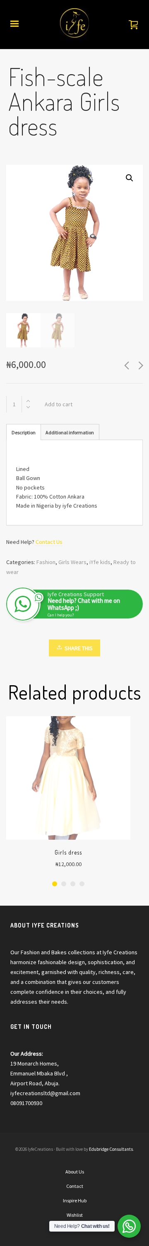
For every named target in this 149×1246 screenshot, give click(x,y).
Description (24, 432)
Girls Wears (72, 562)
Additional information (70, 432)
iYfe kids (100, 562)
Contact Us (49, 542)
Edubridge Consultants (111, 1149)
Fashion (45, 562)
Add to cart (58, 404)
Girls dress (68, 852)
